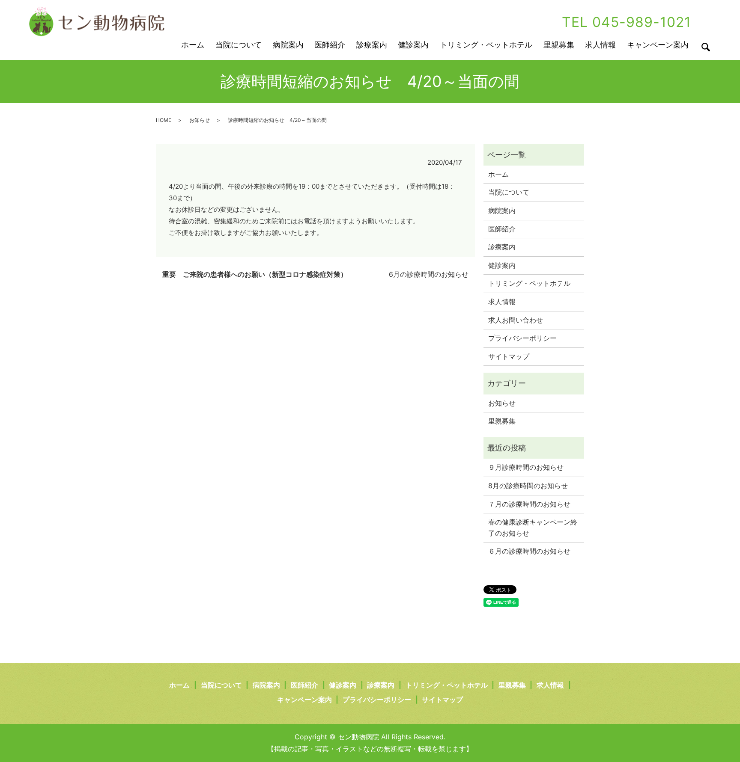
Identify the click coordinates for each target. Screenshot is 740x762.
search (705, 47)
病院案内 (288, 44)
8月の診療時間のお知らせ (528, 485)
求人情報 (600, 44)
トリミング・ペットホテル (486, 44)
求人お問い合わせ (515, 320)
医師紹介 (329, 44)
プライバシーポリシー (522, 338)
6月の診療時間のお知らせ (428, 274)
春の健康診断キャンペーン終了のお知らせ (532, 527)
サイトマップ (508, 356)
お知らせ (199, 120)
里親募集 (558, 44)
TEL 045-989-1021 (626, 22)
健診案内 (413, 44)
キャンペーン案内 (658, 44)
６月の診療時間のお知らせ (529, 551)
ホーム (192, 44)
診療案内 (371, 44)
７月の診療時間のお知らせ (529, 504)
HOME (163, 120)
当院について (238, 44)
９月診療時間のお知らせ (526, 467)
